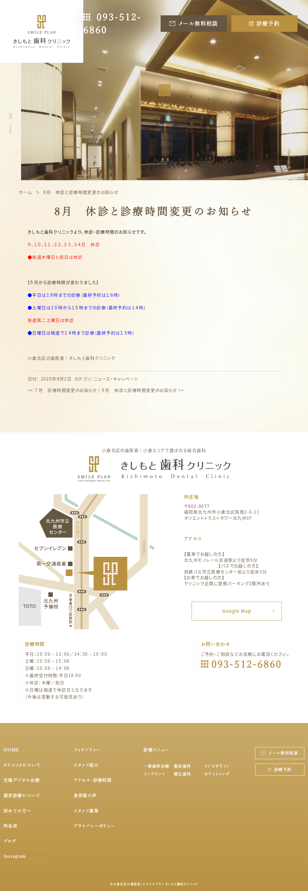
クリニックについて (22, 765)
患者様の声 (85, 795)
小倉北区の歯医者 (46, 358)
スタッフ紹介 (86, 765)
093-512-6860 (112, 23)
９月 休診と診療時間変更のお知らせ (142, 390)
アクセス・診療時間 (93, 780)
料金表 (10, 826)
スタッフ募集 (86, 811)
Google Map (236, 611)
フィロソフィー (87, 750)
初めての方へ (17, 811)
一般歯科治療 (156, 766)
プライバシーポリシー (95, 826)
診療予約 (268, 23)
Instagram (15, 856)
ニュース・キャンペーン (116, 379)
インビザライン (217, 766)
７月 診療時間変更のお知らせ (62, 390)
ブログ (10, 841)
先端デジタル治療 (22, 780)
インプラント (154, 774)
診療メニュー (156, 750)
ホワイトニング (217, 774)
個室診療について (22, 795)
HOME (11, 750)
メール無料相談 (198, 23)
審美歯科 (182, 766)
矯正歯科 (182, 774)
